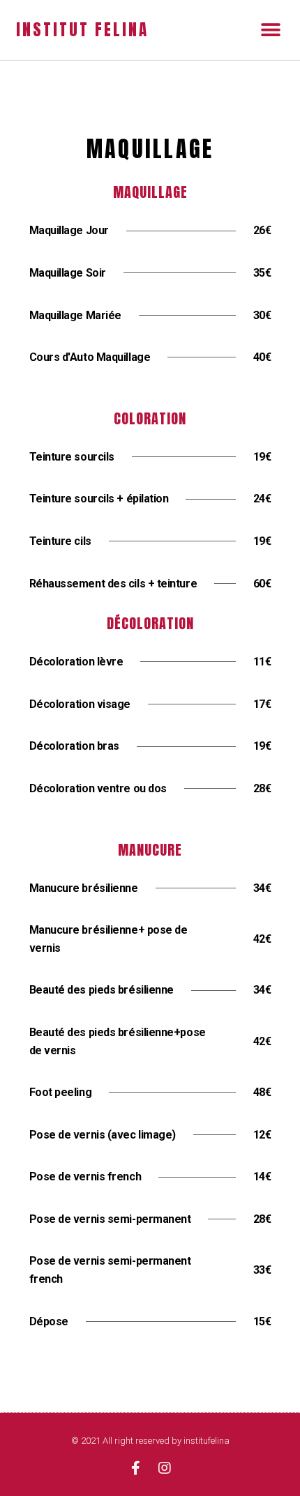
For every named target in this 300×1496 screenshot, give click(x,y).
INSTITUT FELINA (82, 29)
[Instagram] (165, 1468)
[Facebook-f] (135, 1468)
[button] (270, 29)
